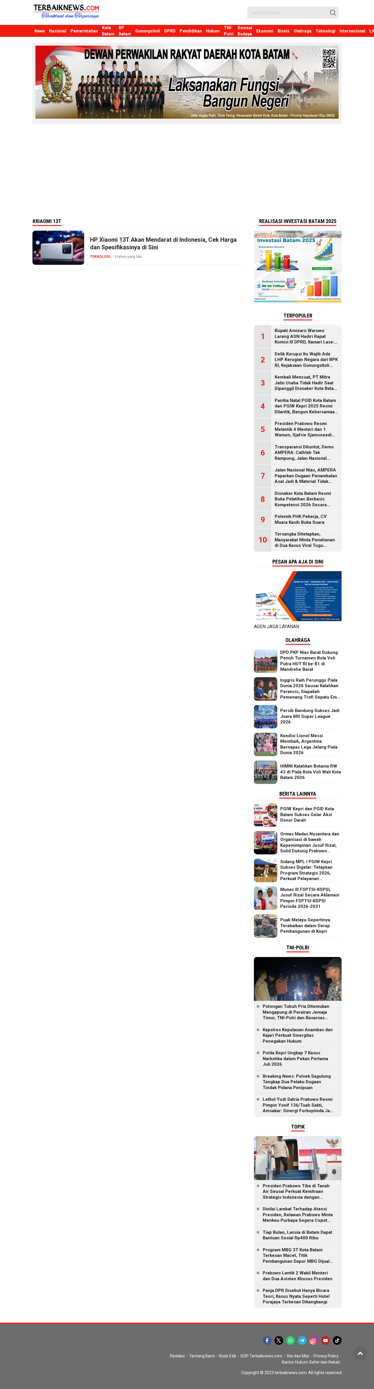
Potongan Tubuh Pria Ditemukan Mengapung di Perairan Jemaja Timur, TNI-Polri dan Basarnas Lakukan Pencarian (296, 1015)
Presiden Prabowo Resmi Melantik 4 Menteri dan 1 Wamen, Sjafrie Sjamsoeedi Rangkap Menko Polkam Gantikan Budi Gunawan (303, 435)
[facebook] (267, 1340)
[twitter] (278, 1340)
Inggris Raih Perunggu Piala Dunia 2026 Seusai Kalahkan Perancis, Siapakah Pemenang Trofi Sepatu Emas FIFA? (311, 692)
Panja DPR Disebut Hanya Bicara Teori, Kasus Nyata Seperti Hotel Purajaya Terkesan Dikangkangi (296, 1296)
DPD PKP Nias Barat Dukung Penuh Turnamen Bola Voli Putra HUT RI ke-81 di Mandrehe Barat (309, 661)
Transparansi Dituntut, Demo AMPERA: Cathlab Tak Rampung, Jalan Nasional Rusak (304, 455)
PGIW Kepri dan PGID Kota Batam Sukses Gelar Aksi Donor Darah (307, 814)
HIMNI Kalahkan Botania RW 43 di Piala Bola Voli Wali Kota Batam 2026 (310, 771)
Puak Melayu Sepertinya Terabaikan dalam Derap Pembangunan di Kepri (305, 925)
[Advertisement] (187, 170)
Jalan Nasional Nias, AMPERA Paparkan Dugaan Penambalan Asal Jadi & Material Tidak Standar (306, 478)
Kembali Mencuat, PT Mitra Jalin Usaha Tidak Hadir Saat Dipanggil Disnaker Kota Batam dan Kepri (306, 385)
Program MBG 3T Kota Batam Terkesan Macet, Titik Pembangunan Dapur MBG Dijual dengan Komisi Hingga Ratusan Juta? (296, 1261)
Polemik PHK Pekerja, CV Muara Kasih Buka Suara (301, 519)
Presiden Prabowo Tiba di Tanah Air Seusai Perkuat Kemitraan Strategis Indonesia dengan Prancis (296, 1194)
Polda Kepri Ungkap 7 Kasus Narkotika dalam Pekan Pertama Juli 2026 (295, 1058)
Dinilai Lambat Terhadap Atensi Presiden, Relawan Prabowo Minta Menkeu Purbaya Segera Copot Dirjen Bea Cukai (298, 1217)
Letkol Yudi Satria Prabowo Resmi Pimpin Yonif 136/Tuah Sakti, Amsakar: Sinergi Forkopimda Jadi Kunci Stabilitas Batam (298, 1108)
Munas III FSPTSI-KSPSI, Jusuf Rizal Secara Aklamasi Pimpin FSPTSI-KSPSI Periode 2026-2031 (309, 898)
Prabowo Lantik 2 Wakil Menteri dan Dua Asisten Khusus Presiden (298, 1275)
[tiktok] (337, 1340)
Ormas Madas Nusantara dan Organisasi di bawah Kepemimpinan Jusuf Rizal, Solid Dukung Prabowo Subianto (309, 845)
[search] (333, 12)
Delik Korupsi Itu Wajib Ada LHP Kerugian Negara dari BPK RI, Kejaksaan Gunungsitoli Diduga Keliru (306, 362)
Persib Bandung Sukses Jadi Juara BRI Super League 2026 (310, 716)
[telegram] (302, 1340)
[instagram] (313, 1340)
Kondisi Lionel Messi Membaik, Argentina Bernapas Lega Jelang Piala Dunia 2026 (308, 744)
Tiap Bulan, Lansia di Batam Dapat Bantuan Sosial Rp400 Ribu (297, 1235)
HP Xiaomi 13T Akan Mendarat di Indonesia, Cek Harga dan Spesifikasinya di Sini (163, 243)
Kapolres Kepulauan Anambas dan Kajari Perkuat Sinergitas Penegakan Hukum (298, 1035)
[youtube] (325, 1340)
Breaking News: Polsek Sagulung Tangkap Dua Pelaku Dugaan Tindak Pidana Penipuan (297, 1082)
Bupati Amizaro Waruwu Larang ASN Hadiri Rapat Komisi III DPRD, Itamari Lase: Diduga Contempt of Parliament (304, 342)
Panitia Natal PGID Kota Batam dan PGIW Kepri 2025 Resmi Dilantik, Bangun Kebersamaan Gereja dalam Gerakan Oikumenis (306, 412)
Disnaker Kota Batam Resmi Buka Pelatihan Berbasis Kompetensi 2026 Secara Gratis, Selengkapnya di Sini (304, 502)
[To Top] (360, 1353)
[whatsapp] (290, 1340)
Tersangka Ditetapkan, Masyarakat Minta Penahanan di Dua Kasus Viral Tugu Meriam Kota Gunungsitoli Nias (306, 542)
